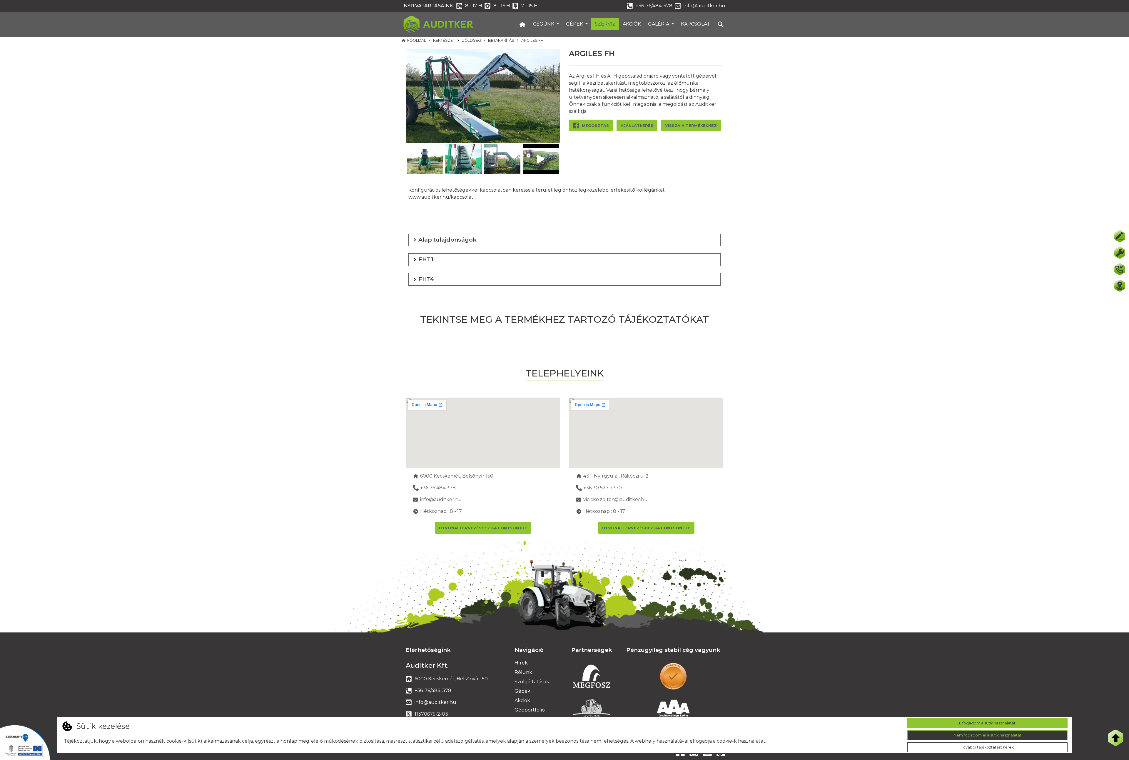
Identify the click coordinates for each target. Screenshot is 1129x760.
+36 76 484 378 (438, 488)
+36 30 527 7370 (602, 488)
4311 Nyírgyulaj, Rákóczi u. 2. (616, 476)
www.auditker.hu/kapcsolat (440, 197)
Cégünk (544, 24)
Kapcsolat (695, 24)
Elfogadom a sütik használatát (987, 723)
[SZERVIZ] (1119, 253)
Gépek (575, 24)
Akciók (632, 24)
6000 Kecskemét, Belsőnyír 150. (457, 476)
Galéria (659, 24)
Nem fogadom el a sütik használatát (987, 735)
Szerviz (605, 24)
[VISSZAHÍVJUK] (1119, 269)
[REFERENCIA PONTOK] (1119, 286)
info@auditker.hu (704, 6)
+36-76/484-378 (654, 6)
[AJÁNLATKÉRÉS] (1119, 236)
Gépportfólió (530, 710)
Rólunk (523, 672)
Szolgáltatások (532, 681)
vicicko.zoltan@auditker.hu (615, 499)
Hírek (521, 663)
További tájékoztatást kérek (987, 747)
